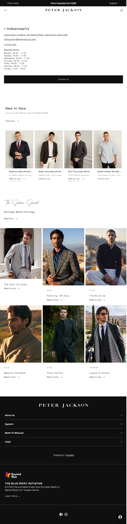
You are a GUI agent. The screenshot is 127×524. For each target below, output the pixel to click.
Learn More (12, 496)
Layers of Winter (100, 373)
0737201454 (10, 44)
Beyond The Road (15, 373)
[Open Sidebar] (5, 10)
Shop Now (10, 121)
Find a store (13, 3)
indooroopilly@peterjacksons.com (20, 39)
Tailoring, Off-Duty (58, 295)
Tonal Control (55, 373)
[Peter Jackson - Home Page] (63, 10)
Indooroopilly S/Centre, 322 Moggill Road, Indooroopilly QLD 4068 (36, 35)
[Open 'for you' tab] (120, 517)
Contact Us (63, 79)
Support (113, 3)
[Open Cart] (121, 10)
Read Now (9, 218)
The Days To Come (15, 284)
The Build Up (98, 295)
